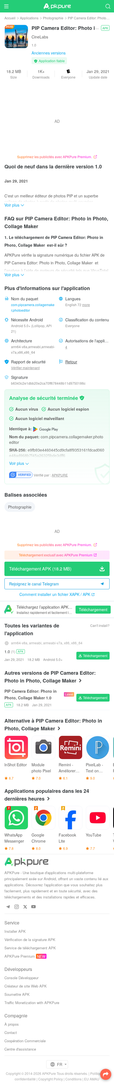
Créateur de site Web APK (25, 986)
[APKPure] (57, 6)
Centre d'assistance (20, 1049)
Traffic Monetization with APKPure (31, 1002)
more (86, 305)
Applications (29, 17)
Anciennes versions (49, 53)
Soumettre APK (17, 994)
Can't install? (100, 625)
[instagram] (16, 906)
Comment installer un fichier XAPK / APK (54, 594)
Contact (10, 1032)
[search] (108, 6)
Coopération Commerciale (25, 1040)
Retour (71, 361)
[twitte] (25, 906)
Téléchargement (93, 609)
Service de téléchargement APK (30, 947)
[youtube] (33, 906)
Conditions (73, 1079)
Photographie (53, 17)
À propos (11, 1024)
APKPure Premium (19, 956)
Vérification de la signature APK (29, 939)
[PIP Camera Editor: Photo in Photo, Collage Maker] (16, 36)
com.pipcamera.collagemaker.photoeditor (33, 307)
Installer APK (15, 931)
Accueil (9, 17)
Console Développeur (21, 977)
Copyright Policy (50, 1079)
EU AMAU (91, 1079)
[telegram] (7, 906)
